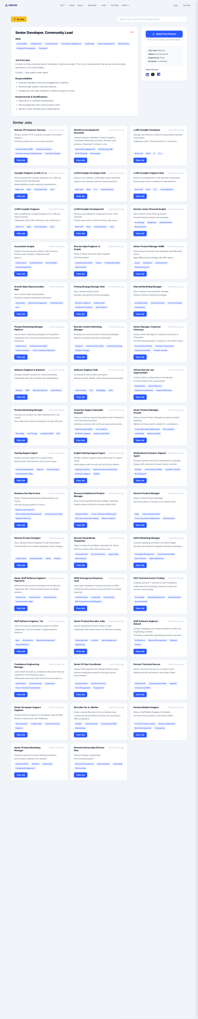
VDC (62, 5)
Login (175, 5)
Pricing (71, 5)
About (80, 5)
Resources (92, 5)
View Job (21, 160)
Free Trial (186, 5)
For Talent (115, 5)
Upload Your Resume (166, 34)
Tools (103, 5)
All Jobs (20, 19)
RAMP (124, 5)
